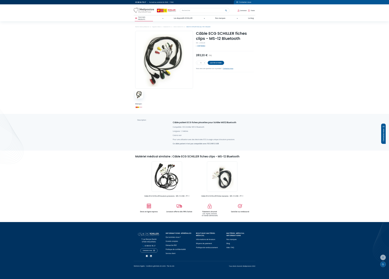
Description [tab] (141, 120)
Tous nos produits (141, 18)
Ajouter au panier (216, 63)
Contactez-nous (147, 250)
